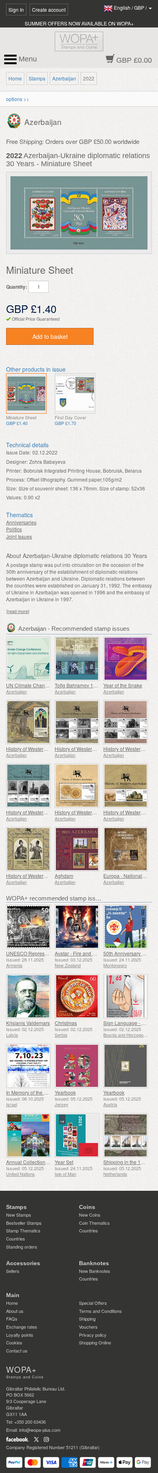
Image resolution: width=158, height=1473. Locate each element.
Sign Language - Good (128, 1022)
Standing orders (21, 1246)
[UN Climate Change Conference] (28, 658)
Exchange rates (21, 1326)
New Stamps (18, 1214)
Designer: (17, 461)
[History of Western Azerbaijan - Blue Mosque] (28, 785)
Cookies (14, 1342)
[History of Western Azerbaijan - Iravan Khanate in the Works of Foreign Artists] (125, 785)
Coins (87, 1207)
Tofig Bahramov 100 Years (84, 685)
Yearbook (65, 1092)
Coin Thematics (94, 1222)
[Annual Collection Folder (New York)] (28, 1135)
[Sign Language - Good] (125, 996)
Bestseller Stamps (24, 1222)
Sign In (16, 9)
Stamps (37, 78)
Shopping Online (95, 1342)
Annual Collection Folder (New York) (46, 1161)
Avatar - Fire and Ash (78, 953)
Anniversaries (21, 522)
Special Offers (93, 1303)
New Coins (89, 1214)
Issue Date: (18, 452)
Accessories (23, 1263)
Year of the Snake (122, 685)
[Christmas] (77, 996)
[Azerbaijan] (15, 120)
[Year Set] (77, 1135)
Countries (15, 1238)
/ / (131, 7)
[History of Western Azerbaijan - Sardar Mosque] (125, 722)
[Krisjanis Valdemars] (28, 996)
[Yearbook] (77, 1066)
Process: (15, 479)
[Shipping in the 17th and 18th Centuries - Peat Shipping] (125, 1135)
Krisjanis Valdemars (28, 1022)
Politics (14, 529)
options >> (17, 98)
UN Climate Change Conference (42, 685)
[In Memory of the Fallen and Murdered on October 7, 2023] (28, 1066)
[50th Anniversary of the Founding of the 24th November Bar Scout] (125, 927)
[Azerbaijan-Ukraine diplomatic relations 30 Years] (26, 393)
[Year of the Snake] (125, 658)
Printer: (14, 470)
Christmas (66, 1022)
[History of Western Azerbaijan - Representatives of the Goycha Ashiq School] (28, 849)
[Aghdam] (77, 849)
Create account (49, 9)
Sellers (12, 1271)
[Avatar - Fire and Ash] (77, 927)
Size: (11, 488)
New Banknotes (94, 1271)
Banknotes (94, 1263)
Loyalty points (19, 1334)
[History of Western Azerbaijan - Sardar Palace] (77, 722)
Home (15, 78)
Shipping (87, 1318)
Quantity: (16, 286)
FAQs (11, 1318)
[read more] (17, 611)
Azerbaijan (64, 78)
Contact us (17, 1350)
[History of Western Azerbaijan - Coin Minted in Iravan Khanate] (77, 785)
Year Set (64, 1161)
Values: (14, 497)
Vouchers (88, 1326)
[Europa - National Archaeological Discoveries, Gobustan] (125, 849)
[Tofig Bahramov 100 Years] (77, 658)
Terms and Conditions (100, 1311)
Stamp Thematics (23, 1230)
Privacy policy (93, 1334)
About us (14, 1311)
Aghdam (64, 875)
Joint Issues (19, 536)
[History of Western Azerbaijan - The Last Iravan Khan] (28, 722)
